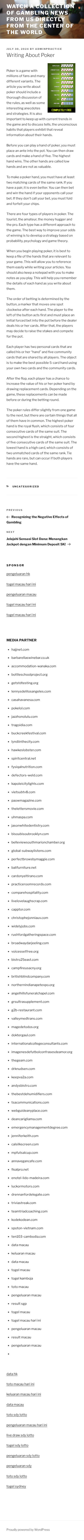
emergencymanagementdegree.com (39, 1127)
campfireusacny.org (26, 968)
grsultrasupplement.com (30, 1002)
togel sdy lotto (17, 1445)
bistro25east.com (25, 960)
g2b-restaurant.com (26, 1010)
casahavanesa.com (25, 700)
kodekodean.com (24, 1220)
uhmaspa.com (22, 817)
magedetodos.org (25, 1027)
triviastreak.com (23, 1203)
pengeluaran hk (18, 574)
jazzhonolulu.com (24, 717)
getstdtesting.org (24, 683)
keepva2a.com (22, 1077)
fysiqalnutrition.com (26, 767)
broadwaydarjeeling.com (30, 943)
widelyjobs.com (23, 926)
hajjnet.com (20, 649)
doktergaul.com (23, 1035)
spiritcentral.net (23, 758)
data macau (15, 1405)
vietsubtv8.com (23, 792)
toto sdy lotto (16, 1476)
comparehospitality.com (29, 893)
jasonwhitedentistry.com (30, 825)
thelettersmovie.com (27, 809)
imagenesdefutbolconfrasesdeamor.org (41, 1052)
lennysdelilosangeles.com (31, 691)
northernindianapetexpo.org (32, 985)
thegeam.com (22, 1060)
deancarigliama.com (26, 1119)
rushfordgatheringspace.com (33, 935)
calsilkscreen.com (25, 1144)
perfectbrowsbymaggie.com (33, 859)
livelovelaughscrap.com (29, 901)
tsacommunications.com (30, 1102)
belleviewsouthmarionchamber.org (38, 842)
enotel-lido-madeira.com (30, 1178)
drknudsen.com (23, 1069)
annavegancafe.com (26, 1161)
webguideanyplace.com (29, 1111)
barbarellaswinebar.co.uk (30, 658)
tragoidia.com (21, 725)
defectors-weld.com (26, 775)
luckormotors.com (25, 1186)
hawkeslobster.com (26, 750)
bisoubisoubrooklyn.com (30, 834)
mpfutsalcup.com (24, 1153)
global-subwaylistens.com (31, 851)
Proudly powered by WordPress (28, 1529)
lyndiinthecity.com (25, 742)
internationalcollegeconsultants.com (39, 1044)
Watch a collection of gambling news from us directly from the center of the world (40, 19)
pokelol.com (20, 708)
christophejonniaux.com (29, 918)
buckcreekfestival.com (28, 733)
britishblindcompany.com (30, 976)
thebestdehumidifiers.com (31, 1094)
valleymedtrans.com (26, 1018)
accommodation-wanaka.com (33, 666)
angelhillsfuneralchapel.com (32, 993)
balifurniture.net (23, 868)
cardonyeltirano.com (27, 876)
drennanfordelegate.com (30, 1194)
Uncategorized (25, 486)
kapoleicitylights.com (27, 784)
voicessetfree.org (25, 951)
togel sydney (16, 1486)
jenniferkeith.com (25, 1136)
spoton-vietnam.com (27, 1228)
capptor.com (20, 909)
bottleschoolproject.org (29, 675)
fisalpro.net (20, 1169)
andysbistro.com (24, 1086)
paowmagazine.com (26, 800)
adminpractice (48, 48)
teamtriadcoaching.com (29, 1211)
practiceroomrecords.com (31, 884)
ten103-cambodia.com (28, 1237)
